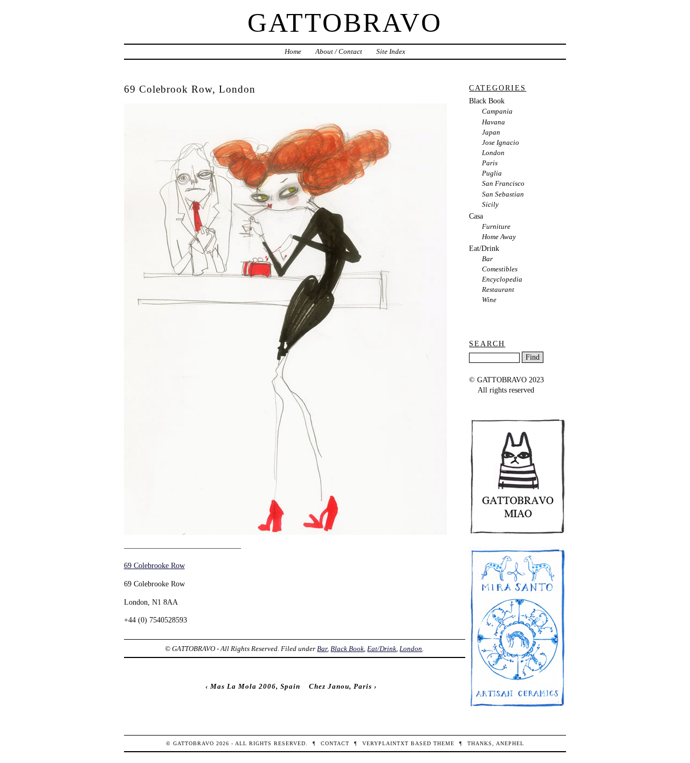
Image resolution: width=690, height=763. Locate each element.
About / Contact (338, 51)
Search (487, 343)
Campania (497, 111)
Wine (489, 300)
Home (293, 51)
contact (335, 743)
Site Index (390, 51)
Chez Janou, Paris (340, 686)
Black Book (347, 649)
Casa (476, 216)
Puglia (492, 173)
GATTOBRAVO (344, 23)
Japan (491, 132)
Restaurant (498, 289)
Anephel (510, 743)
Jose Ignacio (500, 142)
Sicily (490, 204)
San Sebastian (503, 194)
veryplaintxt (385, 743)
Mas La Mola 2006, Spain (255, 686)
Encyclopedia (502, 279)
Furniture (496, 226)
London (410, 649)
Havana (493, 122)
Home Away (499, 237)
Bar (322, 649)
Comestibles (500, 269)
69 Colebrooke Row (154, 565)
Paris (490, 163)
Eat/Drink (381, 649)
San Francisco (503, 183)
